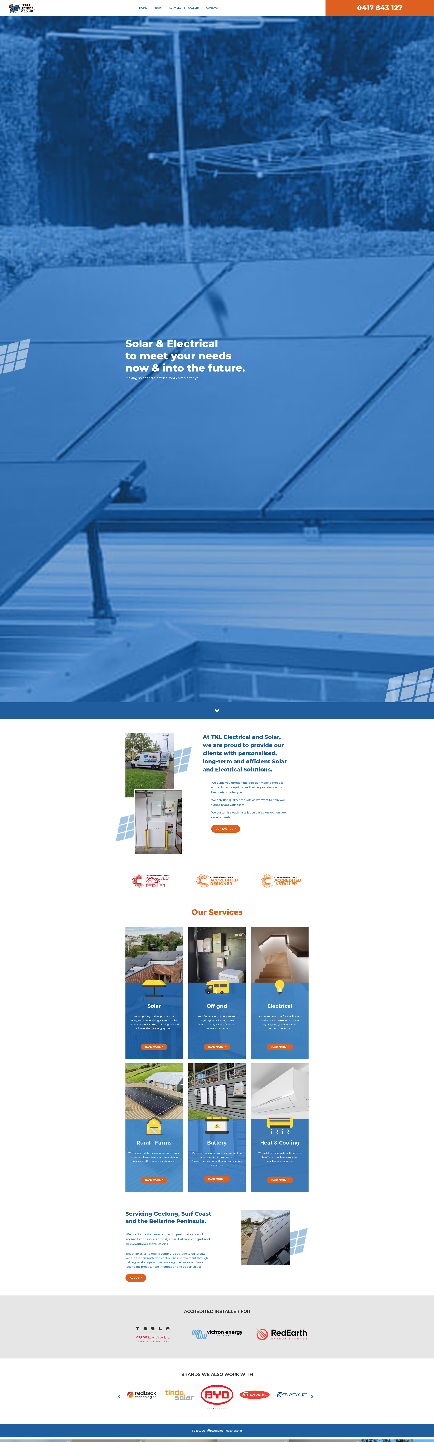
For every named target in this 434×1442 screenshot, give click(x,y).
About (158, 7)
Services (175, 7)
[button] (120, 1396)
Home (143, 7)
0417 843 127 (379, 8)
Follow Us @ (217, 1430)
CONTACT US (224, 828)
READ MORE (153, 1046)
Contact (212, 7)
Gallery (193, 7)
